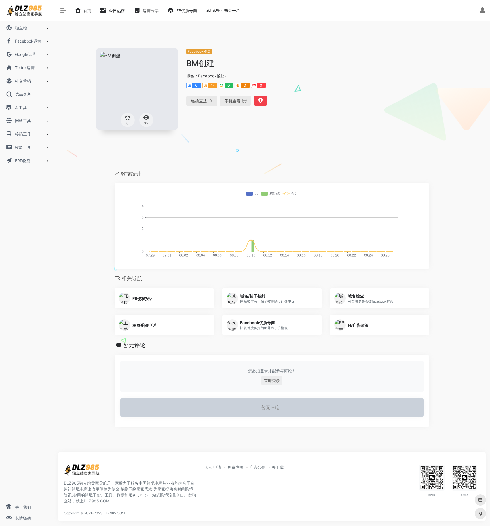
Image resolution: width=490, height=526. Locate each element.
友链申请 (213, 467)
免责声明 (235, 467)
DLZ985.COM (114, 513)
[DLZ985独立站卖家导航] (84, 471)
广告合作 (257, 467)
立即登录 (272, 380)
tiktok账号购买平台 (223, 10)
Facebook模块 (199, 51)
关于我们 (280, 467)
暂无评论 (134, 345)
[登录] (482, 11)
